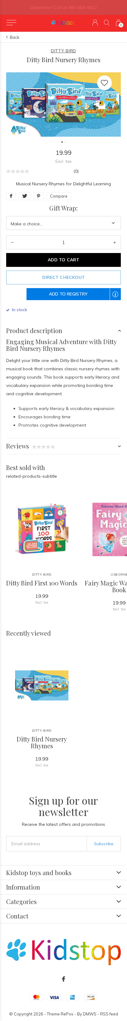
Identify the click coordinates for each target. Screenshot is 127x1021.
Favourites (104, 82)
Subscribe (103, 843)
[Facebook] (63, 979)
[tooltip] (118, 298)
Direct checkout (63, 277)
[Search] (107, 22)
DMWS (89, 1013)
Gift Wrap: (63, 208)
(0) (76, 171)
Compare (59, 196)
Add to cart (63, 260)
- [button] (12, 242)
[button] (11, 23)
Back (14, 37)
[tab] (63, 330)
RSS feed (109, 1013)
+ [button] (115, 242)
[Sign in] (95, 22)
